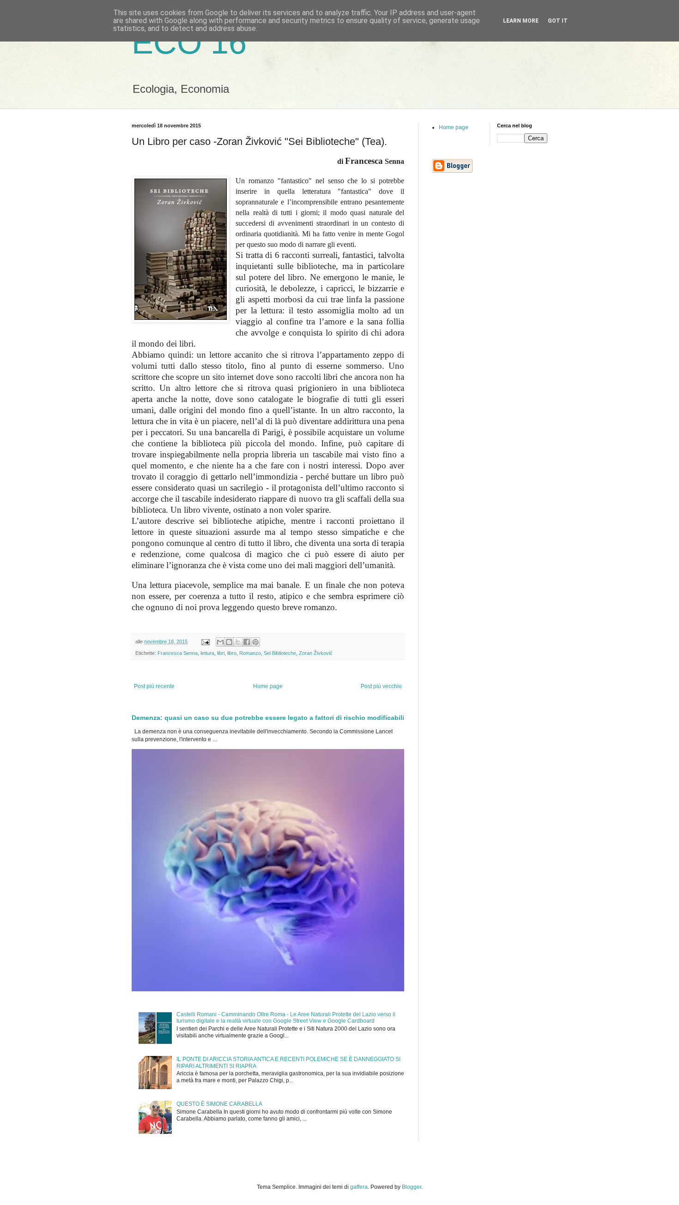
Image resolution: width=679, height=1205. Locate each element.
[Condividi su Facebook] (246, 642)
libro (231, 653)
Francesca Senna (178, 653)
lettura (207, 653)
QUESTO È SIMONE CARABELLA (219, 1104)
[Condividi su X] (237, 642)
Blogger (411, 1187)
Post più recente (154, 686)
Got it (558, 21)
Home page (268, 686)
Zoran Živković (316, 653)
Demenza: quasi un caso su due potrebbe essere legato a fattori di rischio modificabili (268, 717)
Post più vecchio (381, 686)
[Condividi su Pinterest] (255, 642)
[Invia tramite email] (220, 642)
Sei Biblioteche (280, 653)
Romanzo (250, 653)
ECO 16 (189, 42)
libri (220, 653)
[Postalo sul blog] (229, 642)
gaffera (359, 1187)
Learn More (521, 21)
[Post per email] (205, 641)
